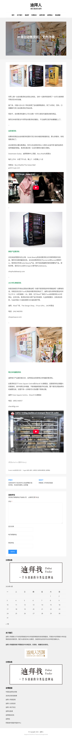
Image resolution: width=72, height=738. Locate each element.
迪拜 (28, 470)
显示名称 (11, 526)
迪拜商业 (50, 15)
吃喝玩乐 (34, 15)
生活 (20, 470)
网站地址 (11, 543)
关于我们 (19, 15)
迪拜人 (36, 5)
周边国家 (57, 15)
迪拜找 (8, 719)
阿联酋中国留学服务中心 (13, 723)
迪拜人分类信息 (11, 703)
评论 (10, 501)
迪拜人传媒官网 (11, 700)
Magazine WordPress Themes (31, 734)
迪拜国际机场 (10, 715)
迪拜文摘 (42, 15)
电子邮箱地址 (12, 535)
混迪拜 (27, 15)
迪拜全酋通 (9, 711)
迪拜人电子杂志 (11, 707)
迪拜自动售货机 (41, 470)
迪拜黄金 (48, 470)
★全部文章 (16, 470)
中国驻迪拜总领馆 (11, 692)
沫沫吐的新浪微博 (11, 696)
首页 (13, 15)
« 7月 (7, 624)
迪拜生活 (35, 470)
